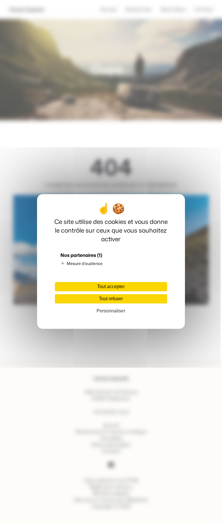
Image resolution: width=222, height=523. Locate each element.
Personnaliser (111, 310)
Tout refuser (111, 298)
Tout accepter (111, 286)
